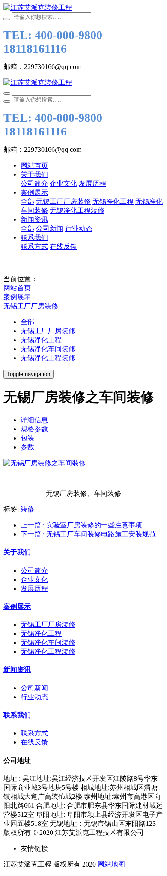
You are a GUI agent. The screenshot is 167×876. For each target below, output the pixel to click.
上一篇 (81, 525)
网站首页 (34, 165)
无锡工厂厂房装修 (30, 306)
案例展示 (17, 297)
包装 (27, 438)
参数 (27, 447)
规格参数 (34, 429)
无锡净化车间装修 (48, 348)
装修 (27, 509)
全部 (27, 201)
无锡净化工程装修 (48, 357)
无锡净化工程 (41, 339)
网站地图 (111, 864)
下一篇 (88, 534)
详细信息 (34, 420)
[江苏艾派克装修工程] (83, 7)
